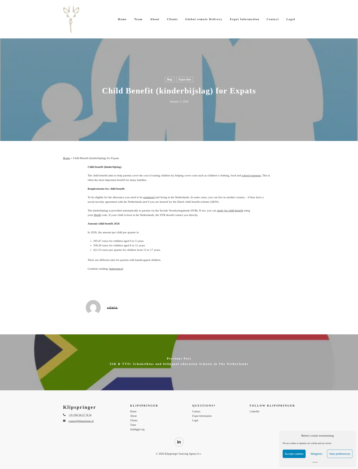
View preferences (339, 453)
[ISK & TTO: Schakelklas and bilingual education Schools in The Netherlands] (179, 362)
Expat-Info (185, 79)
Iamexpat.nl (116, 268)
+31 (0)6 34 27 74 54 (80, 415)
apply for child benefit (230, 210)
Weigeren (316, 453)
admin (112, 307)
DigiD (97, 215)
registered (149, 197)
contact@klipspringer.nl (81, 421)
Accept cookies (294, 453)
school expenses (251, 175)
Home (66, 158)
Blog (169, 79)
